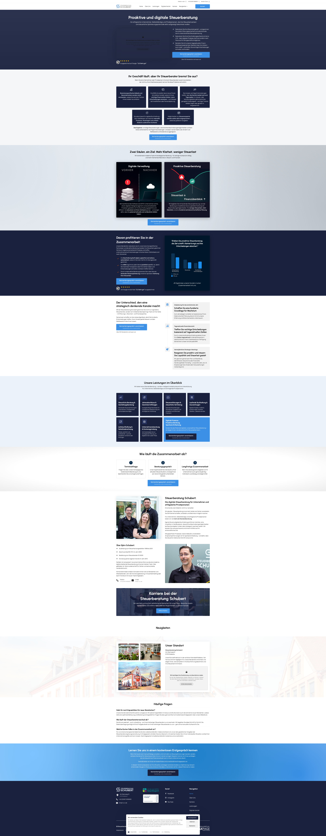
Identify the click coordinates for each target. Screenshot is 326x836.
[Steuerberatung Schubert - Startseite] (123, 6)
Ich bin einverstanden (143, 49)
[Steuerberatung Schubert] (150, 790)
